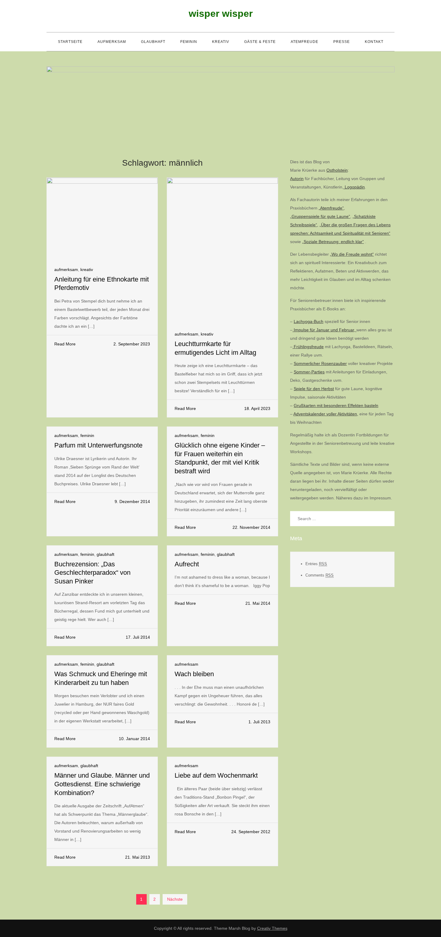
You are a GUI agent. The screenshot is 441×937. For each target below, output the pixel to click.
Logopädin (354, 187)
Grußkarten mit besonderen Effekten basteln (336, 405)
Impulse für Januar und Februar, (324, 329)
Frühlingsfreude (308, 346)
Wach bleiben (194, 674)
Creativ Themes (272, 928)
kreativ (220, 42)
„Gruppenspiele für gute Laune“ (320, 216)
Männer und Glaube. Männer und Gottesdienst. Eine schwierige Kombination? (102, 784)
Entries (316, 564)
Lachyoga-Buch (308, 321)
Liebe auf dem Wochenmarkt (216, 775)
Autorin (297, 178)
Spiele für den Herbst (314, 388)
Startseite (70, 42)
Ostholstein (337, 170)
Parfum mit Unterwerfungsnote (98, 445)
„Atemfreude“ (331, 208)
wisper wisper (221, 13)
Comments (319, 575)
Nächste (175, 899)
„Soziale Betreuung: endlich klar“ (333, 241)
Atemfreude (304, 42)
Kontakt (374, 42)
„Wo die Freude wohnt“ (352, 254)
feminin (188, 42)
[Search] (387, 518)
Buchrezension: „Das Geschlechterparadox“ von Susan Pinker (92, 572)
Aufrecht (187, 564)
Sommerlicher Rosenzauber (320, 363)
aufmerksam (112, 42)
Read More (65, 344)
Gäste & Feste (260, 42)
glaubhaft (153, 42)
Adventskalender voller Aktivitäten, (325, 413)
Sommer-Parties (309, 371)
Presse (341, 42)
